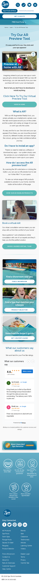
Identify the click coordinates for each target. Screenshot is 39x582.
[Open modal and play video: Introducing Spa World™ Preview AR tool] (19, 61)
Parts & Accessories (26, 11)
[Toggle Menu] (35, 5)
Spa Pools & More (9, 11)
